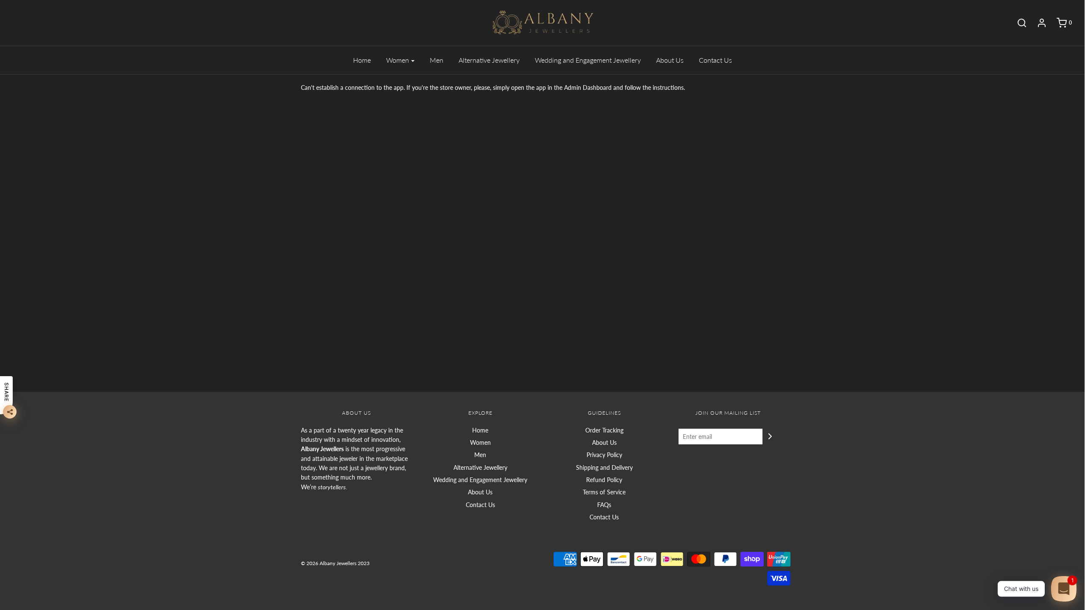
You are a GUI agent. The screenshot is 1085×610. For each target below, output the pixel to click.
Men (436, 60)
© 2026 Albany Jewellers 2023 (335, 563)
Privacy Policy (604, 454)
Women (480, 442)
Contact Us (715, 60)
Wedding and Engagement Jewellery (588, 60)
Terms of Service (604, 492)
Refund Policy (604, 479)
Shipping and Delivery (604, 467)
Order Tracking (604, 430)
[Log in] (1037, 23)
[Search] (1017, 23)
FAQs (604, 504)
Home (362, 60)
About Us (670, 60)
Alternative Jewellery (489, 60)
